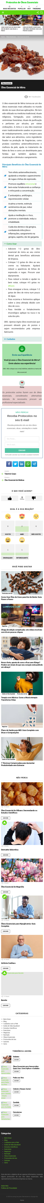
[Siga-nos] (37, 12)
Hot (29, 9)
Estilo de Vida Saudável (8, 694)
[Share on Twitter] (15, 464)
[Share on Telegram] (34, 464)
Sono (5, 1044)
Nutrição (6, 1035)
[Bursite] (22, 983)
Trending (37, 9)
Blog (5, 1021)
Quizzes (6, 1042)
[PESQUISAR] (41, 12)
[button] (22, 243)
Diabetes (16, 1057)
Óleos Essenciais (9, 1037)
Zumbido (16, 1102)
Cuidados (11, 339)
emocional (30, 184)
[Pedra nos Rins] (6, 1081)
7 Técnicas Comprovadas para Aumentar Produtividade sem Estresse (18, 764)
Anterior (1, 25)
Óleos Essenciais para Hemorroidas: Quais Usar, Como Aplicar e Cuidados (26, 1067)
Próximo (43, 25)
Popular (21, 9)
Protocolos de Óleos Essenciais (22, 2)
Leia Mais (5, 818)
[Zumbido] (6, 1105)
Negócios (4, 626)
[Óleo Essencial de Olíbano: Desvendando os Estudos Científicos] (22, 794)
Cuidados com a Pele (10, 1024)
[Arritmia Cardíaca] (22, 946)
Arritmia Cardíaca (8, 963)
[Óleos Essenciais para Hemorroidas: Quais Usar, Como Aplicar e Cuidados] (6, 1069)
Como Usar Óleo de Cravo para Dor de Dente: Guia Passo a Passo (10, 29)
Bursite (4, 1000)
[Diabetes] (6, 1059)
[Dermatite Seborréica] (22, 833)
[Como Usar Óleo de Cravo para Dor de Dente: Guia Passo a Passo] (11, 20)
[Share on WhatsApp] (28, 464)
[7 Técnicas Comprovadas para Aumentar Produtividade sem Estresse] (22, 748)
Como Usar (12, 244)
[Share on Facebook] (9, 464)
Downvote (33, 498)
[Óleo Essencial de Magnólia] (22, 870)
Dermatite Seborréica (9, 850)
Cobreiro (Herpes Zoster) (22, 1089)
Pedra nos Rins (18, 1078)
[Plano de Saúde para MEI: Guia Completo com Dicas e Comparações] (22, 716)
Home (22, 1200)
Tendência (4, 896)
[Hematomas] (6, 1115)
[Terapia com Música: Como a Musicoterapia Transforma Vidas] (22, 683)
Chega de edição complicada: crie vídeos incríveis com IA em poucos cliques (32, 29)
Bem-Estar (7, 1019)
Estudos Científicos (10, 1028)
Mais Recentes (9, 9)
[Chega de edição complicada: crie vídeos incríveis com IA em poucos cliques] (32, 20)
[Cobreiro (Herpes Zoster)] (6, 1093)
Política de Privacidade (9, 1188)
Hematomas (17, 1112)
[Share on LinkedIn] (21, 464)
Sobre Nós (4, 1186)
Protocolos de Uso (7, 593)
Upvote (9, 498)
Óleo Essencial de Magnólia (12, 887)
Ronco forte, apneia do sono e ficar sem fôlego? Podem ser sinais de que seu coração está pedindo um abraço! (22, 664)
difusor (11, 286)
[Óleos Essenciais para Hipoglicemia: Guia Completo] (22, 907)
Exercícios (6, 1030)
